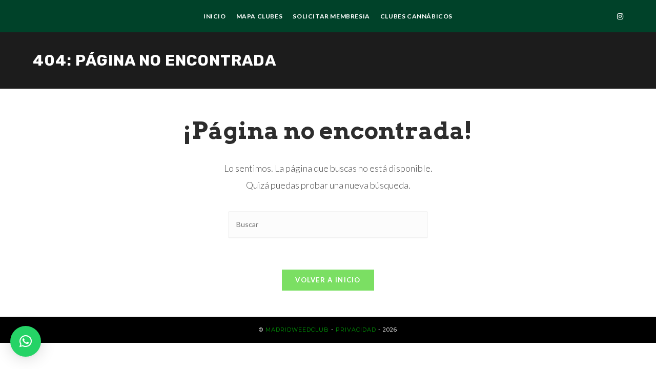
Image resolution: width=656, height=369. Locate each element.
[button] (25, 341)
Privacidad (356, 329)
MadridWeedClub (297, 329)
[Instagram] (620, 16)
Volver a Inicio (328, 280)
